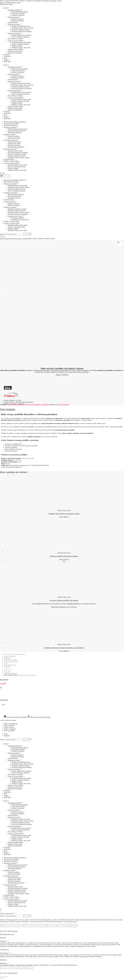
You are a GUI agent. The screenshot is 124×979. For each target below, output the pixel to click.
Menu (5, 734)
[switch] (7, 941)
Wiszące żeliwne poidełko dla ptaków (64, 600)
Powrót (22, 967)
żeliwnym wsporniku (63, 420)
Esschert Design (63, 404)
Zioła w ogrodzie (9, 725)
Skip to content (16, 2)
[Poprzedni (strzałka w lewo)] (1, 978)
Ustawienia (52, 925)
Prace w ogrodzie (9, 730)
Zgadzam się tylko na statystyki (35, 925)
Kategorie (6, 176)
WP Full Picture (12, 931)
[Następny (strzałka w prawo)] (2, 978)
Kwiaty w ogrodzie (10, 729)
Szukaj (26, 234)
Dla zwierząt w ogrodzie (20, 238)
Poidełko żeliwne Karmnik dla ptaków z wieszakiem (64, 648)
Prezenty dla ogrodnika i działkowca (37, 404)
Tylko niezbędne (63, 925)
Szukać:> (3, 234)
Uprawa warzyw (9, 727)
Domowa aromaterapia (11, 723)
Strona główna (4, 238)
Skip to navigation (5, 2)
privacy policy (72, 921)
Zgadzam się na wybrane (9, 967)
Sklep (11, 238)
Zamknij (73, 925)
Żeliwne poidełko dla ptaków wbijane (64, 556)
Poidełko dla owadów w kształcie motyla (64, 514)
